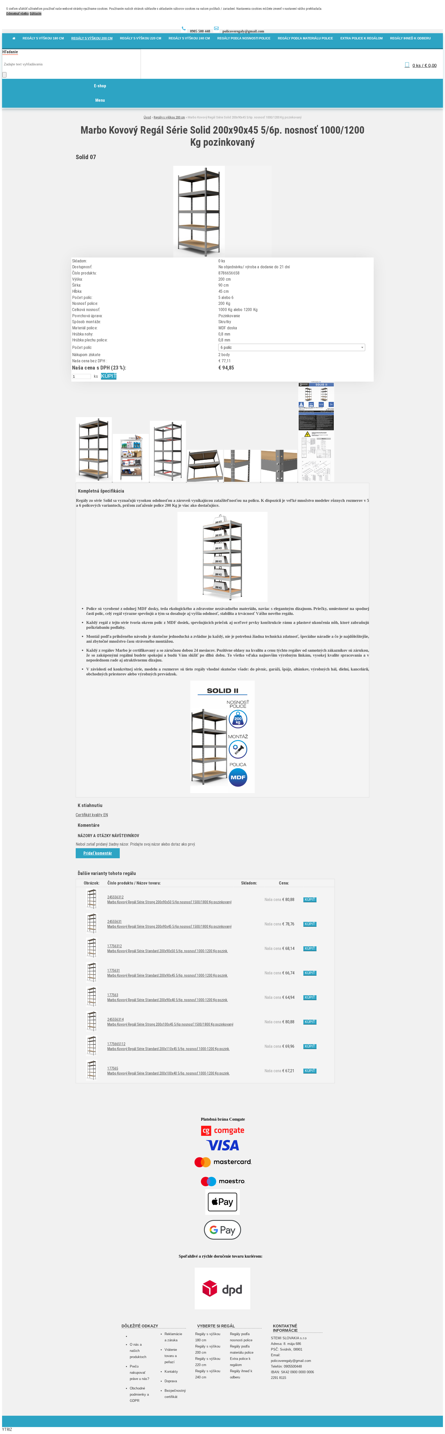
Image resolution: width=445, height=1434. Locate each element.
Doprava (171, 1381)
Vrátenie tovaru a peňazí (171, 1356)
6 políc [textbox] (226, 347)
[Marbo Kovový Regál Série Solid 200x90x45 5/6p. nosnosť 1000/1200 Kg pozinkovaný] (199, 256)
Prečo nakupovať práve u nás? (139, 1372)
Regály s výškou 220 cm (207, 1362)
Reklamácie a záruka (173, 1337)
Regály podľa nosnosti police (241, 1337)
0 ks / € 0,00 (425, 65)
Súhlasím (35, 13)
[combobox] (291, 347)
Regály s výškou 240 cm (207, 1374)
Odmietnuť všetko (17, 13)
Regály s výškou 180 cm (207, 1337)
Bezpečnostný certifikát (174, 1394)
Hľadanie (10, 51)
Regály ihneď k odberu (241, 1374)
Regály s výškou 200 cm (169, 117)
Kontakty (171, 1371)
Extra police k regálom (240, 1362)
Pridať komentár (97, 853)
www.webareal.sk (240, 1421)
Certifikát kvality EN (92, 814)
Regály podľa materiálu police (241, 1349)
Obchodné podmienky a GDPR (139, 1394)
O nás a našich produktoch (138, 1351)
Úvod (147, 117)
